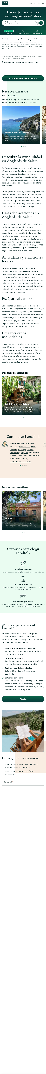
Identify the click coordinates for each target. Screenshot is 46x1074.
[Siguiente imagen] (41, 125)
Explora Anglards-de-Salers (23, 78)
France (16, 56)
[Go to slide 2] (23, 146)
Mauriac (7, 58)
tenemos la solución (31, 606)
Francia (13, 450)
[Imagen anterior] (5, 125)
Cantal (40, 56)
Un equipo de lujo (37, 33)
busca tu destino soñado (25, 102)
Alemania (14, 452)
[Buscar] (41, 23)
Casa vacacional (6, 56)
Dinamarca (24, 447)
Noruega (22, 450)
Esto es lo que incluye (23, 589)
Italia (33, 447)
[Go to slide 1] (21, 146)
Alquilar (30, 3)
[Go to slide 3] (25, 146)
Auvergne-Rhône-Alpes (28, 56)
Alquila (23, 699)
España (24, 452)
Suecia (30, 450)
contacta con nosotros (20, 461)
